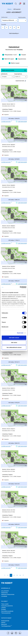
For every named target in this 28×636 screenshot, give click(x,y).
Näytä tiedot (20, 333)
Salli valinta (14, 342)
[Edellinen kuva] (2, 100)
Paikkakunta (4, 74)
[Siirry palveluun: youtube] (12, 633)
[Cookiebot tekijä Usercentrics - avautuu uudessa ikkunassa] (20, 287)
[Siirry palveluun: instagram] (15, 633)
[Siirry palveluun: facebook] (8, 633)
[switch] (24, 317)
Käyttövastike (21, 17)
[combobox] (9, 20)
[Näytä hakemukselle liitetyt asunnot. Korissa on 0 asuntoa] (20, 3)
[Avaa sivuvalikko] (24, 3)
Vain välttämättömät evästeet (14, 347)
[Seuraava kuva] (26, 100)
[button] (14, 93)
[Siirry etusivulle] (7, 4)
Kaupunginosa (18, 74)
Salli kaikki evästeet (14, 337)
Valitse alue (4, 17)
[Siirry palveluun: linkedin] (19, 633)
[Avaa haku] (16, 3)
